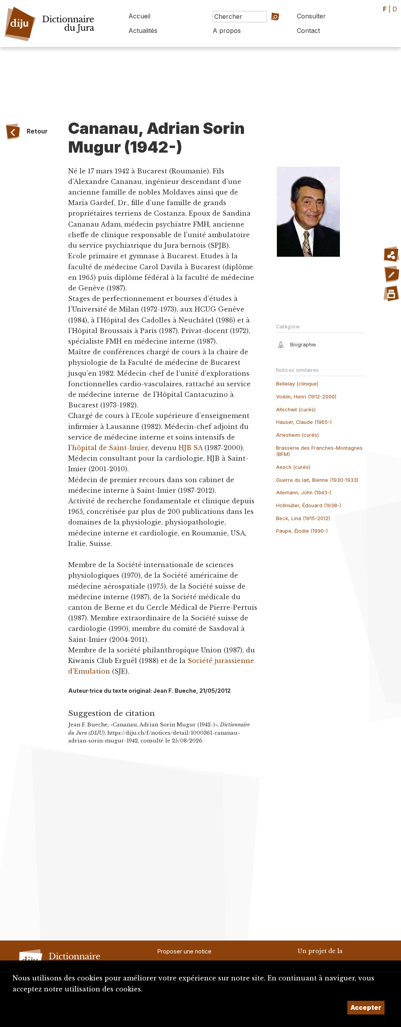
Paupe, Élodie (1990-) (302, 531)
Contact (308, 30)
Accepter (365, 1007)
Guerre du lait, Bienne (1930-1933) (317, 480)
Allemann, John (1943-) (303, 492)
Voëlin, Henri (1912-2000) (306, 397)
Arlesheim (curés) (297, 435)
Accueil (139, 16)
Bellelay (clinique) (297, 384)
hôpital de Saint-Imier (110, 448)
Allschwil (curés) (296, 410)
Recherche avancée (268, 32)
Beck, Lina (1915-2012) (303, 518)
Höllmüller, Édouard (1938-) (308, 505)
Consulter (311, 16)
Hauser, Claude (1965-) (304, 422)
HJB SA (190, 448)
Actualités (142, 30)
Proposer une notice (184, 951)
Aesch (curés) (293, 467)
